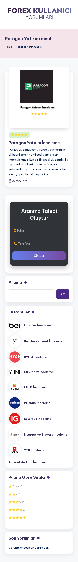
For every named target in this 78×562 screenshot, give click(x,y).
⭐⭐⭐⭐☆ (17, 509)
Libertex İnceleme (37, 325)
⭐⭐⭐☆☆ (17, 502)
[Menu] (10, 28)
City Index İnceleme (38, 372)
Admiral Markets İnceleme (28, 462)
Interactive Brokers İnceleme (45, 434)
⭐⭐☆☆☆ (16, 494)
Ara (63, 294)
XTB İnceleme (34, 450)
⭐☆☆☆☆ (16, 486)
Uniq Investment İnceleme (43, 341)
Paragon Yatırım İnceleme (34, 142)
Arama (15, 282)
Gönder (39, 256)
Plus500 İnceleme (37, 403)
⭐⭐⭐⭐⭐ (19, 134)
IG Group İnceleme (37, 419)
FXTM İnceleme (35, 387)
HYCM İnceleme (35, 357)
